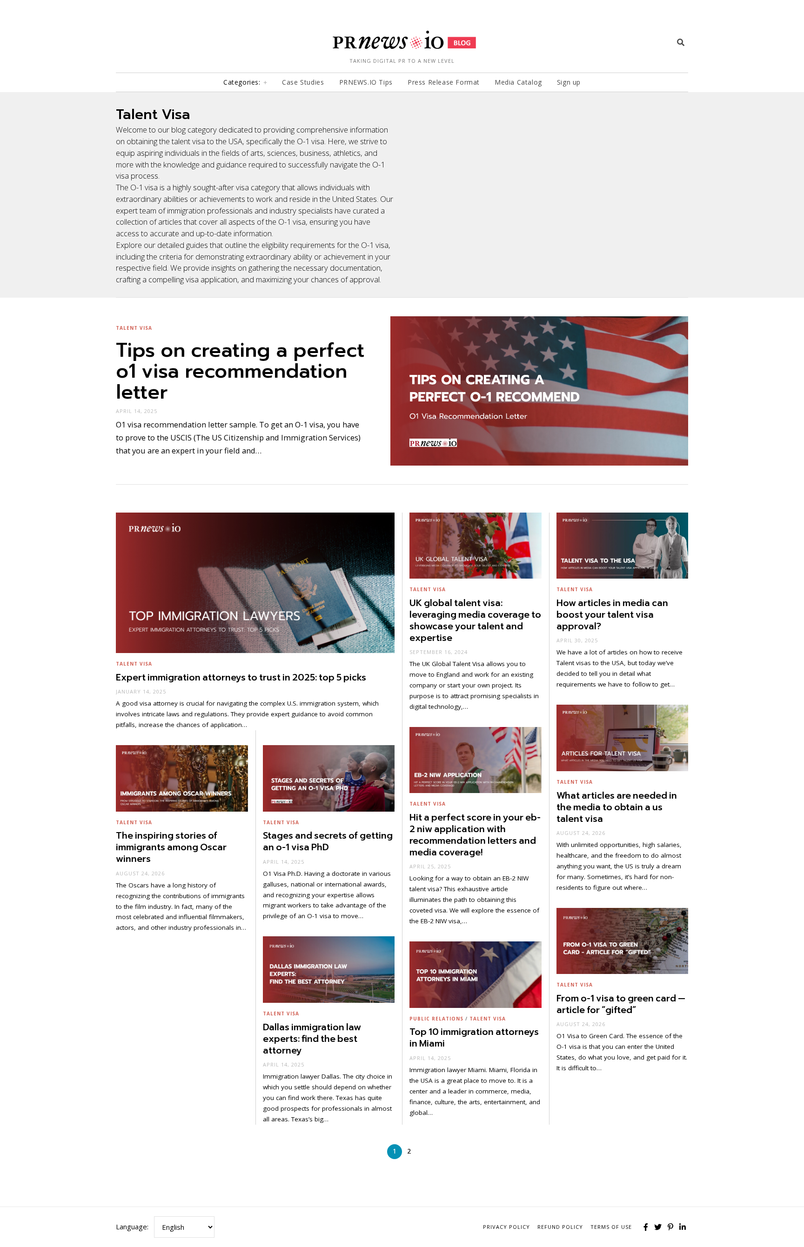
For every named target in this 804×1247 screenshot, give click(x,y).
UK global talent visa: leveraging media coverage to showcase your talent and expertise (475, 620)
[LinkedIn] (682, 1227)
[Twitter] (658, 1227)
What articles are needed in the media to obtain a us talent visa (616, 807)
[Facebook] (645, 1227)
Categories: (242, 82)
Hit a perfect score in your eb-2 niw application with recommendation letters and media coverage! (475, 835)
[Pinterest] (670, 1227)
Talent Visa (134, 328)
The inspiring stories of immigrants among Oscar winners (171, 847)
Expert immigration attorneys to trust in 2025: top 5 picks (241, 677)
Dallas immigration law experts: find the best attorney (312, 1038)
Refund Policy (560, 1226)
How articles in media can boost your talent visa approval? (612, 614)
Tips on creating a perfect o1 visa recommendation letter (240, 371)
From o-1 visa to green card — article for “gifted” (620, 1004)
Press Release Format (444, 82)
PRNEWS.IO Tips (366, 82)
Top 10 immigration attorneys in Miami (474, 1037)
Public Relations (436, 1018)
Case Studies (303, 82)
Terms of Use (611, 1226)
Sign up (569, 82)
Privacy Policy (506, 1226)
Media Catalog (518, 82)
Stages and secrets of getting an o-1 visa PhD (328, 841)
